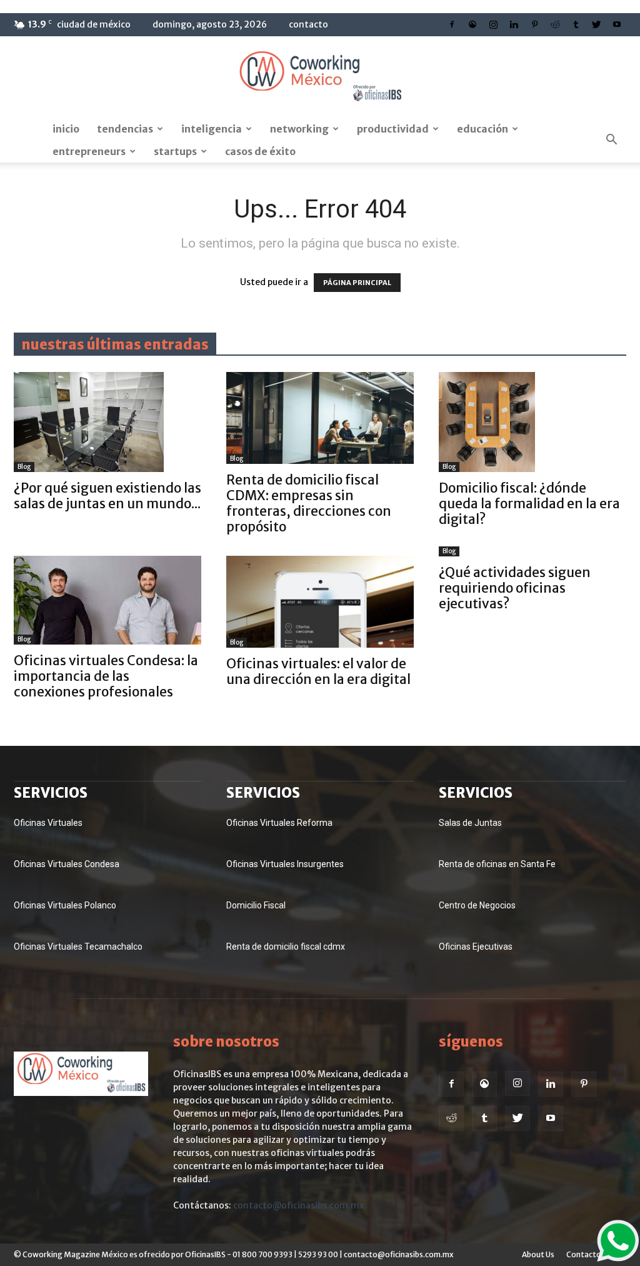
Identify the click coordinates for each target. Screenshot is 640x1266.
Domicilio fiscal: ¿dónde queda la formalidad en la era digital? (529, 504)
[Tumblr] (575, 24)
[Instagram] (493, 24)
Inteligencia (211, 129)
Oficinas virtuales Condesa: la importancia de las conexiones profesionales (106, 676)
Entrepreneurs (89, 151)
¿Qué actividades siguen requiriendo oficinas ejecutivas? (515, 588)
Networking (299, 129)
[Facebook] (451, 24)
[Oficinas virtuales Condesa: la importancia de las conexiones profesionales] (107, 600)
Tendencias (125, 129)
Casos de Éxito (260, 151)
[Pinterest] (534, 24)
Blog (24, 467)
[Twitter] (596, 24)
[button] (611, 140)
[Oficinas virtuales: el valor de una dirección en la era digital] (320, 602)
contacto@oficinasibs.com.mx (298, 1205)
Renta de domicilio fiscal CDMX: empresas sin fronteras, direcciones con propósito (308, 503)
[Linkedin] (513, 24)
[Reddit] (555, 24)
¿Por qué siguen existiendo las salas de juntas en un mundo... (107, 496)
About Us (538, 1254)
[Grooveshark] (472, 24)
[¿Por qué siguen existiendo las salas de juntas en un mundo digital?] (107, 422)
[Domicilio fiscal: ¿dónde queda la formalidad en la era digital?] (532, 422)
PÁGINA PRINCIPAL (357, 282)
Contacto (308, 24)
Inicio (65, 129)
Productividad (393, 129)
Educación (482, 129)
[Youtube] (617, 24)
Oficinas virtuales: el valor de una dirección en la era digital (318, 671)
